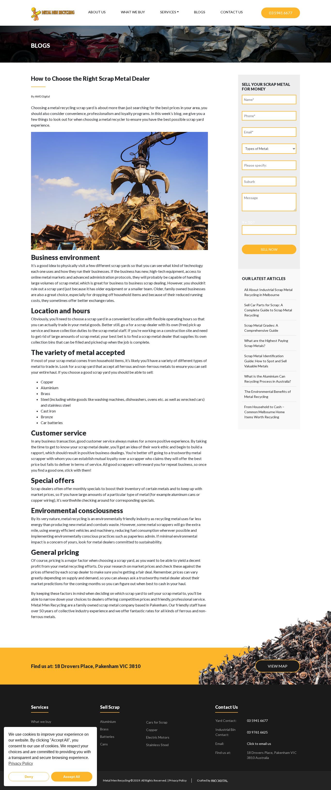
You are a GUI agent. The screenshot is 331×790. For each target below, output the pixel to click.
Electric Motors (157, 737)
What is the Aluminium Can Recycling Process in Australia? (267, 378)
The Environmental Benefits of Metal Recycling (267, 394)
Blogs (199, 12)
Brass (104, 729)
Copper (152, 730)
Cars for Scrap (156, 722)
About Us (97, 12)
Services (168, 12)
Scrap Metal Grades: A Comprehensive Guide (261, 327)
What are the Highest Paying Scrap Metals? (266, 343)
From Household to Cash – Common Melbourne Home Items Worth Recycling (264, 412)
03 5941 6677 (280, 12)
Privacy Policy (178, 780)
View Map (277, 666)
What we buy (133, 12)
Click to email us (259, 744)
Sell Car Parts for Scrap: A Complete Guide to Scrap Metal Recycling (268, 310)
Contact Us (232, 12)
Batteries (107, 736)
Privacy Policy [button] (20, 763)
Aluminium (108, 721)
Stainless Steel (157, 745)
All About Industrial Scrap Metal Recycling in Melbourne (268, 292)
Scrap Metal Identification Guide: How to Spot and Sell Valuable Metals (265, 361)
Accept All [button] (71, 777)
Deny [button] (29, 777)
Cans (104, 744)
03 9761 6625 (257, 732)
